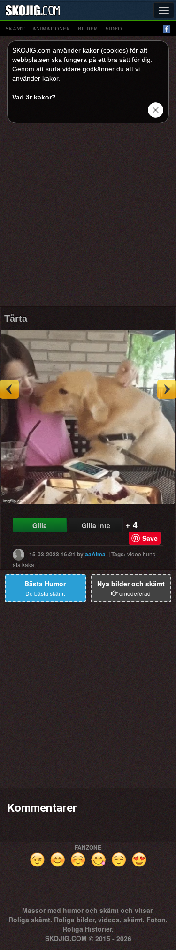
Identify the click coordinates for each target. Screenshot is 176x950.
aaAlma (95, 553)
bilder (87, 28)
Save (150, 538)
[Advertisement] (88, 218)
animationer (51, 28)
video (113, 28)
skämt (15, 28)
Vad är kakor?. (35, 97)
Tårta (15, 318)
